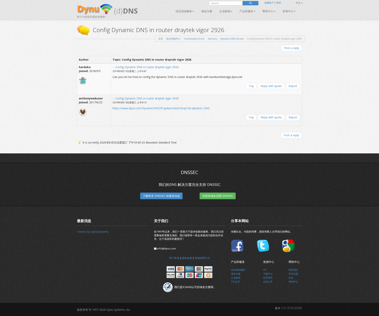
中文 (298, 3)
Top (251, 86)
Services (212, 38)
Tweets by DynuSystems (93, 232)
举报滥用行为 (202, 258)
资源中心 (288, 11)
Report (293, 86)
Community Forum (194, 38)
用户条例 (174, 258)
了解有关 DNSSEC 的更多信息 (161, 196)
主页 (160, 38)
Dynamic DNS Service (232, 38)
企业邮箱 (224, 11)
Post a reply (291, 48)
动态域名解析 (183, 11)
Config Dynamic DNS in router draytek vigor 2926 (147, 67)
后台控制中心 (173, 38)
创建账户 (269, 2)
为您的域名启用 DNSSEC (217, 196)
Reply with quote (271, 86)
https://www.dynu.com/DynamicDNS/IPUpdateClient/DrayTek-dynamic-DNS (161, 108)
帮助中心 (267, 11)
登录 (278, 2)
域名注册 (206, 11)
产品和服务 (246, 11)
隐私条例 (187, 258)
